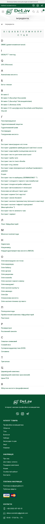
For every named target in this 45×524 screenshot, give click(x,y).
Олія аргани (6, 271)
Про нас (6, 458)
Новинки (6, 448)
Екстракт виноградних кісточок (14, 144)
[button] (41, 11)
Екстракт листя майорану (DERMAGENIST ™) (19, 178)
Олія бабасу (6, 267)
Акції (5, 444)
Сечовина (5, 351)
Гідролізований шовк (9, 128)
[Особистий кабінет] (37, 11)
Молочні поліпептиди (10, 234)
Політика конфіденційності (13, 486)
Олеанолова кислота (9, 298)
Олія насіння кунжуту (10, 288)
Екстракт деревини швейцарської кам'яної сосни (21, 148)
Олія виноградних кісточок (12, 261)
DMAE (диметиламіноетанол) (13, 45)
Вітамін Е (5, 95)
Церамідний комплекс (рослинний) (15, 375)
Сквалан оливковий (9, 341)
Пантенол (5, 318)
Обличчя (6, 428)
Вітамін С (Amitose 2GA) (11, 105)
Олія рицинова (7, 274)
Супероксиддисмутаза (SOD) (13, 348)
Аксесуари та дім (9, 441)
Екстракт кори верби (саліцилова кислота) (18, 151)
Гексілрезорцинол (8, 121)
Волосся (6, 435)
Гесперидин (6, 131)
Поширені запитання (11, 465)
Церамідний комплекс (10, 371)
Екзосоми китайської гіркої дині (14, 191)
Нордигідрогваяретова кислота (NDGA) (17, 251)
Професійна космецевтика (13, 425)
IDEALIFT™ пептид (8, 55)
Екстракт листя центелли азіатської (16, 154)
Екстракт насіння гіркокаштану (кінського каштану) (22, 201)
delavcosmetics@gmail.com (17, 513)
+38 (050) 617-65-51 (14, 508)
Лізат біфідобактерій (9, 224)
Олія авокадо (6, 291)
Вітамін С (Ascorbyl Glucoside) (13, 98)
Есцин (3, 174)
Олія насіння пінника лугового (13, 301)
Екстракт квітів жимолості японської (16, 188)
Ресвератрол (6, 328)
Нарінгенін (5, 244)
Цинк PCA (5, 378)
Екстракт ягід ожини (9, 165)
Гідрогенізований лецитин (12, 124)
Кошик (5, 468)
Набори (6, 438)
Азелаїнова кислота (9, 75)
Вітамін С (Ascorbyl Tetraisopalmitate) (16, 101)
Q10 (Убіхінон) (7, 65)
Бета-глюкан (6, 85)
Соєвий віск (6, 345)
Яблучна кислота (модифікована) (15, 388)
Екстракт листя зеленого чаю (13, 211)
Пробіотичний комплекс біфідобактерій (17, 315)
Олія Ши (4, 295)
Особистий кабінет (10, 472)
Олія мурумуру (7, 264)
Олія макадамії (7, 284)
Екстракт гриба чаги (9, 158)
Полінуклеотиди (8, 311)
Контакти (6, 475)
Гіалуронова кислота (9, 134)
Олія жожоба (6, 278)
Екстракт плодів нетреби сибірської (16, 184)
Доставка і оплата (10, 462)
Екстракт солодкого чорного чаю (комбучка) (19, 181)
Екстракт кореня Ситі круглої (13, 194)
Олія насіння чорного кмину (12, 281)
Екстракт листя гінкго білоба (13, 161)
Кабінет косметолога (8, 5)
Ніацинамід (6, 247)
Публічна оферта (9, 489)
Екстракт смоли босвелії (11, 198)
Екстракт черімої (8, 214)
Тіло (5, 431)
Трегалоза (5, 361)
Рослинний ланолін (9, 331)
